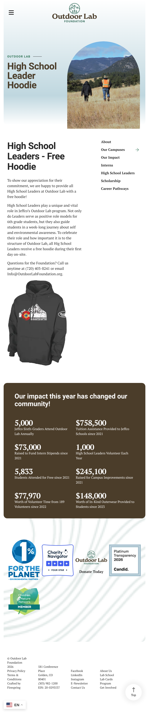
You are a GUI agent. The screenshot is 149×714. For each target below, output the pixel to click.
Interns (107, 165)
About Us (106, 671)
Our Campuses (113, 149)
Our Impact (110, 157)
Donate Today (91, 571)
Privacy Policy (16, 671)
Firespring (14, 688)
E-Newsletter (79, 683)
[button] (11, 12)
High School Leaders (118, 173)
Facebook (77, 671)
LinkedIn (76, 675)
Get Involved (108, 688)
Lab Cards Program (106, 681)
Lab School (107, 675)
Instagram (77, 679)
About (106, 142)
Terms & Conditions (14, 677)
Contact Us (78, 688)
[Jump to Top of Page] (133, 692)
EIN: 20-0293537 (49, 688)
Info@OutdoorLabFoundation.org (34, 273)
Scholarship (110, 181)
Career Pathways (114, 188)
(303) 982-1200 (48, 683)
